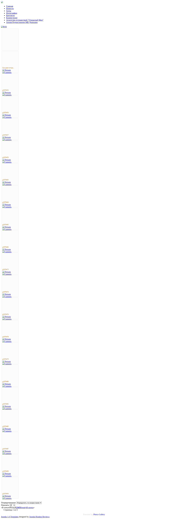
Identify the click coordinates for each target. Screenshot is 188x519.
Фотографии (11, 13)
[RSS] (4, 27)
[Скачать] (6, 72)
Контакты (10, 15)
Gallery (102, 514)
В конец (30, 507)
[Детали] (6, 70)
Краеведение (11, 18)
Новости (10, 8)
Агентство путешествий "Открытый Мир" (24, 20)
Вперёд (23, 507)
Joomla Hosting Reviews (39, 517)
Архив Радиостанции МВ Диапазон (22, 22)
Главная (9, 6)
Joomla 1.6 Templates (10, 517)
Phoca (95, 514)
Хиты (8, 11)
